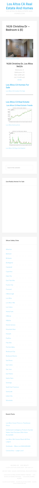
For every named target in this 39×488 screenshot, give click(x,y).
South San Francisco (12, 387)
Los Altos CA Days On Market (15, 148)
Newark (8, 334)
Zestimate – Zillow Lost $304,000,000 (18, 446)
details (19, 80)
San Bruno (9, 360)
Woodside (9, 400)
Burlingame (9, 262)
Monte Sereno (10, 325)
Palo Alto (9, 342)
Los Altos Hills (10, 302)
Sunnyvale (9, 391)
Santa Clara (9, 378)
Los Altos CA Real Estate (17, 102)
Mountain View (11, 329)
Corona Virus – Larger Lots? (15, 450)
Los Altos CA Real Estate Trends (19, 105)
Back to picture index (13, 58)
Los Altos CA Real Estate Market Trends (17, 474)
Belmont (8, 254)
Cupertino (9, 271)
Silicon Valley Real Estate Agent (15, 467)
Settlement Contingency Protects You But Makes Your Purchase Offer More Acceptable (19, 432)
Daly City (9, 276)
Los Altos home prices (13, 125)
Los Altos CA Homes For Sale (17, 86)
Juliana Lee (14, 465)
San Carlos (9, 365)
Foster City (9, 285)
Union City (9, 396)
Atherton (9, 249)
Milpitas (8, 320)
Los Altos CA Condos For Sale (15, 91)
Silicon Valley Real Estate (23, 481)
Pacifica (8, 338)
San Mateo (9, 374)
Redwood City (10, 351)
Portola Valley (10, 347)
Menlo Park (9, 311)
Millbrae (8, 316)
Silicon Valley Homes (9, 481)
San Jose (9, 369)
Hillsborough (10, 294)
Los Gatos (9, 307)
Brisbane (9, 258)
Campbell (9, 267)
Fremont (9, 289)
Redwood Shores (11, 356)
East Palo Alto (10, 280)
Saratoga (9, 382)
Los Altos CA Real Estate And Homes (19, 6)
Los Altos (9, 298)
